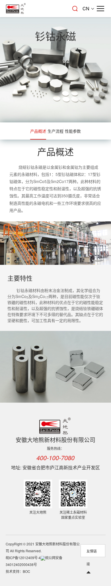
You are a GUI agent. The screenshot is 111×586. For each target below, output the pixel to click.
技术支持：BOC (18, 571)
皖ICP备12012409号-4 (23, 557)
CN (86, 8)
